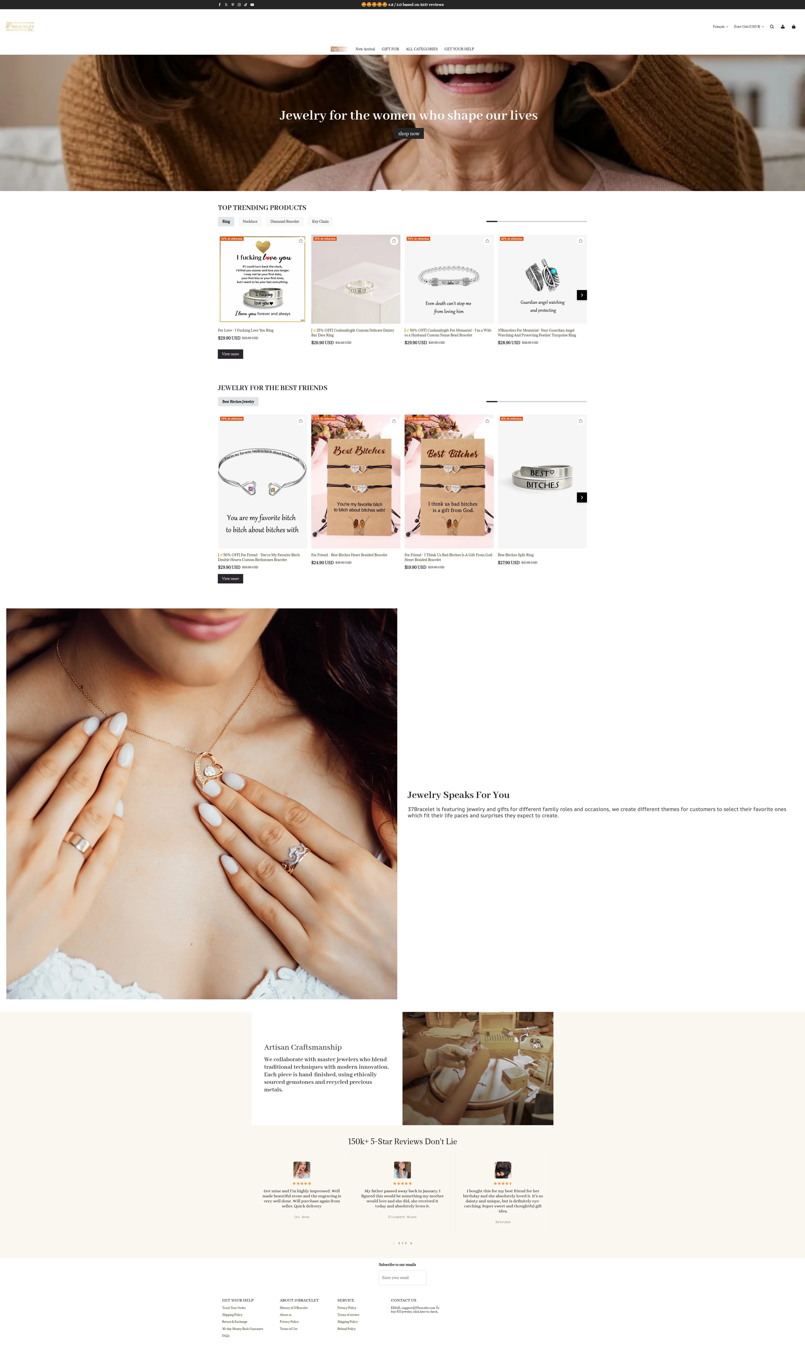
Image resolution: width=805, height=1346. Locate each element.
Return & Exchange (234, 1322)
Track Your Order (234, 1308)
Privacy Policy (289, 1322)
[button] (772, 27)
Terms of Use (288, 1329)
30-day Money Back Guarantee (242, 1329)
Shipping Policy (232, 1315)
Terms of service (348, 1315)
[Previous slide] (394, 1243)
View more (230, 354)
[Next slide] (411, 1243)
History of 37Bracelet (294, 1308)
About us (286, 1315)
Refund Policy (347, 1329)
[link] (390, 49)
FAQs (226, 1336)
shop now (408, 133)
